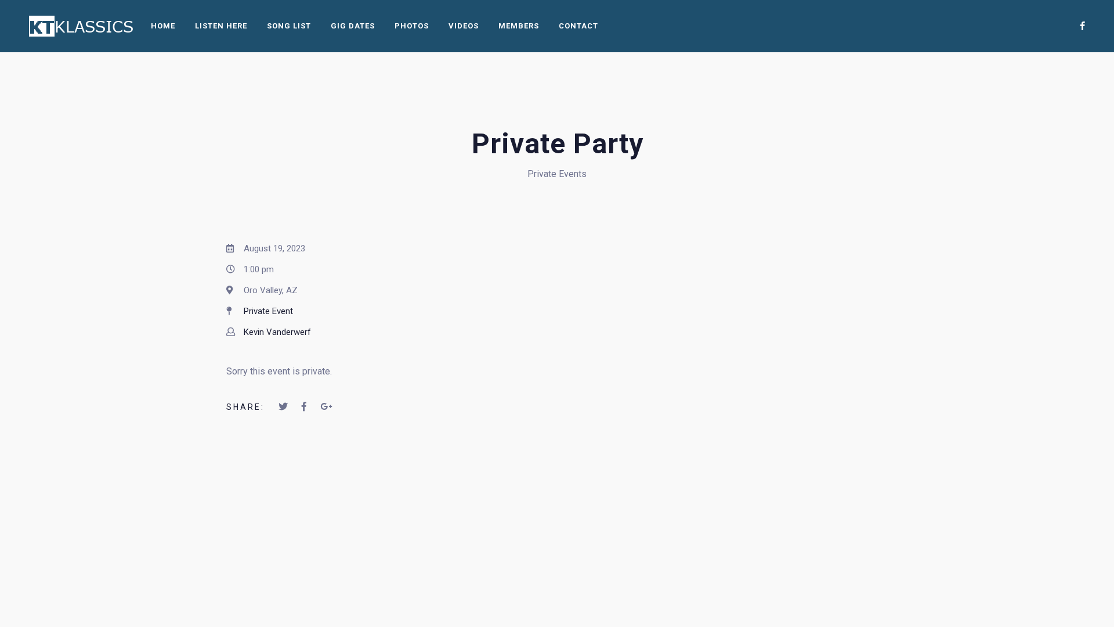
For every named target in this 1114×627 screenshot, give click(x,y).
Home (163, 25)
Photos (412, 25)
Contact (578, 25)
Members (518, 25)
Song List (289, 25)
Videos (464, 25)
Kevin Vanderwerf (277, 332)
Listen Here (221, 25)
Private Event (268, 311)
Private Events (557, 173)
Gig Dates (353, 25)
